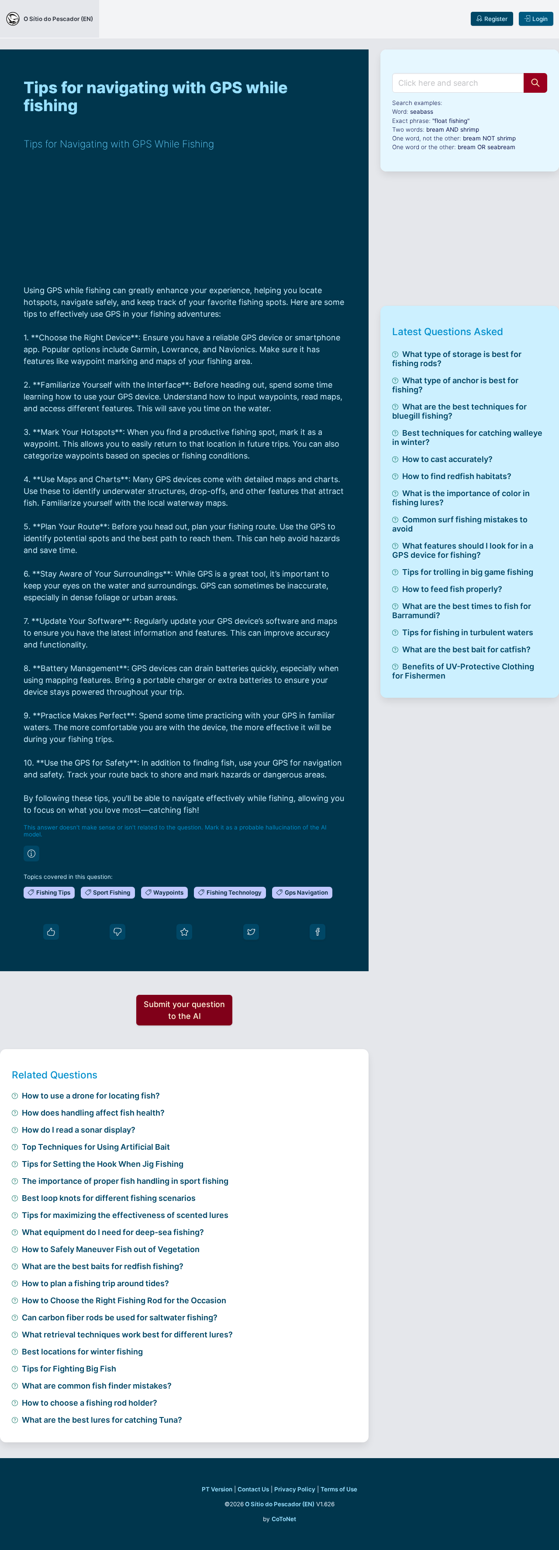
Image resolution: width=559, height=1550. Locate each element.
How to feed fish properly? (452, 589)
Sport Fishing (111, 892)
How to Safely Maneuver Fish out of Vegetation (111, 1249)
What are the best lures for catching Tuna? (102, 1419)
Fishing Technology (234, 892)
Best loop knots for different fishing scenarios (109, 1198)
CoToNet (284, 1518)
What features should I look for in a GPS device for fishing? (462, 550)
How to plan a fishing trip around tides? (95, 1283)
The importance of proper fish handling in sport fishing (125, 1181)
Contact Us (253, 1489)
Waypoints (168, 892)
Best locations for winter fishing (82, 1351)
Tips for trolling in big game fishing (467, 572)
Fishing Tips (53, 892)
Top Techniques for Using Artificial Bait (96, 1146)
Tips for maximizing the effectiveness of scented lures (125, 1215)
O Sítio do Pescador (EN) (279, 1504)
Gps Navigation (306, 892)
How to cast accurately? (447, 459)
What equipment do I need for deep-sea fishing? (113, 1232)
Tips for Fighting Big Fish (69, 1368)
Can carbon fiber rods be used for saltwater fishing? (119, 1317)
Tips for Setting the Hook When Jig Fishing (102, 1164)
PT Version (217, 1489)
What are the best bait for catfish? (466, 649)
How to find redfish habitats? (456, 476)
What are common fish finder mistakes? (97, 1385)
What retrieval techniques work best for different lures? (127, 1334)
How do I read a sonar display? (78, 1129)
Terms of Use (339, 1489)
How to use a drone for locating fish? (91, 1095)
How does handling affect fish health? (93, 1112)
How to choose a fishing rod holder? (89, 1402)
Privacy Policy (294, 1489)
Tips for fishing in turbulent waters (467, 632)
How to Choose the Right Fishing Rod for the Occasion (124, 1300)
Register (495, 18)
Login (540, 18)
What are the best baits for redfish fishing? (102, 1266)
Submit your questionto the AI (184, 1010)
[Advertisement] (184, 223)
